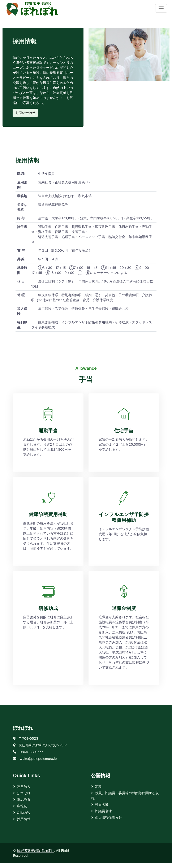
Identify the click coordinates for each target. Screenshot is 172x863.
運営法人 (23, 786)
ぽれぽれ (23, 728)
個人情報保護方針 (108, 817)
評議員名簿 (103, 811)
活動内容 (23, 812)
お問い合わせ (25, 113)
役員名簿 (101, 804)
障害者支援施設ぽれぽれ (35, 850)
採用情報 (23, 819)
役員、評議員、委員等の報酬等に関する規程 (125, 795)
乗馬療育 (23, 799)
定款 (98, 786)
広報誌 (22, 806)
